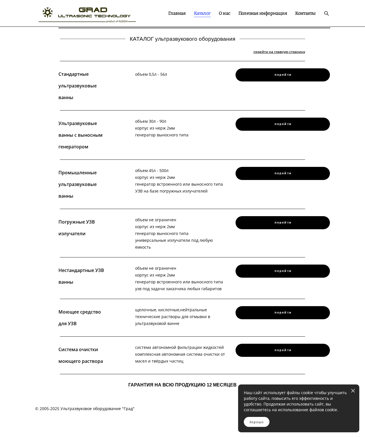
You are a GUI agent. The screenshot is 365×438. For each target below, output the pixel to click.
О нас (224, 13)
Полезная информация (262, 13)
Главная (176, 13)
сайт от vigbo (182, 424)
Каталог (202, 13)
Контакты (305, 13)
